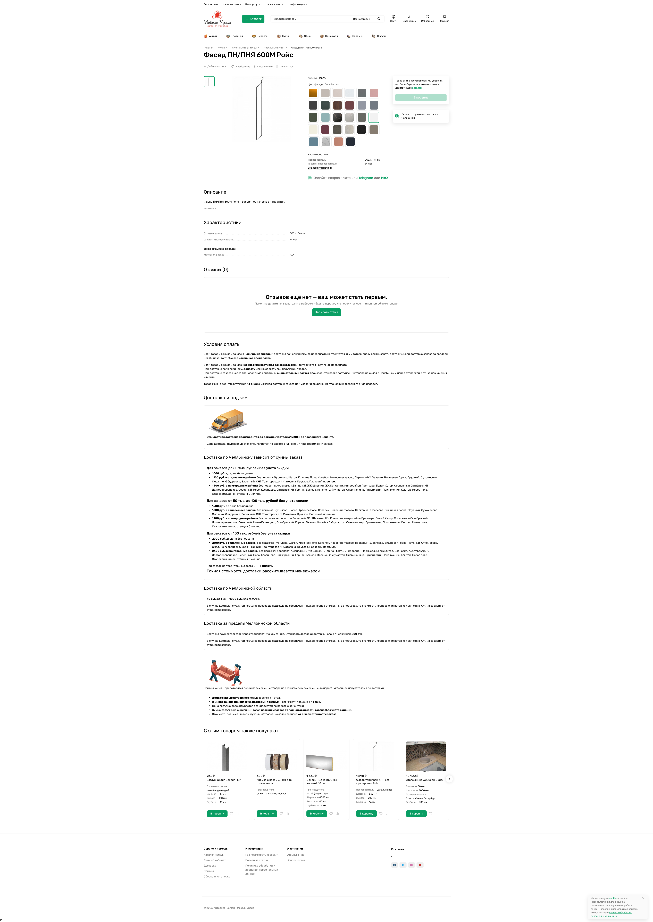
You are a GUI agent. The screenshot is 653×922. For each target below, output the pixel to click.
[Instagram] (411, 865)
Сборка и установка (217, 876)
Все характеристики (320, 167)
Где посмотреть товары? (261, 854)
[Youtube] (420, 865)
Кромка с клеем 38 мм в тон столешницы (275, 781)
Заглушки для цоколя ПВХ (224, 779)
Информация (297, 4)
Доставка (210, 865)
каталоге (417, 87)
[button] (313, 93)
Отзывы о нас (295, 854)
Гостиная (237, 36)
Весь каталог (211, 4)
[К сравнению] (237, 813)
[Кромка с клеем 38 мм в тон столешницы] (277, 756)
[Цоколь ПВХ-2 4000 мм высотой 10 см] (326, 756)
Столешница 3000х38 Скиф (424, 779)
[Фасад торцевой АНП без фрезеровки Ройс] (376, 756)
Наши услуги (252, 4)
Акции (213, 36)
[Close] (643, 898)
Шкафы (381, 36)
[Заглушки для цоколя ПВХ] (227, 756)
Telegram (365, 178)
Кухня (285, 36)
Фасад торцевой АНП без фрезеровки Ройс (372, 781)
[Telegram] (403, 865)
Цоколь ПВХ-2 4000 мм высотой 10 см (321, 781)
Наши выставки (232, 4)
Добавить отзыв (216, 66)
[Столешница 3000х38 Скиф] (426, 756)
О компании (295, 848)
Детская (262, 36)
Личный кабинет (215, 860)
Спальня (357, 36)
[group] (262, 126)
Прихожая (331, 36)
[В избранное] (231, 813)
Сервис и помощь (216, 848)
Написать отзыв (326, 312)
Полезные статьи (256, 860)
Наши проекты (274, 4)
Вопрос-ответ (296, 860)
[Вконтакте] (394, 865)
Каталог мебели (214, 854)
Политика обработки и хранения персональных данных (261, 869)
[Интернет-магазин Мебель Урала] (217, 18)
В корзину (217, 813)
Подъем (209, 871)
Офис (307, 36)
